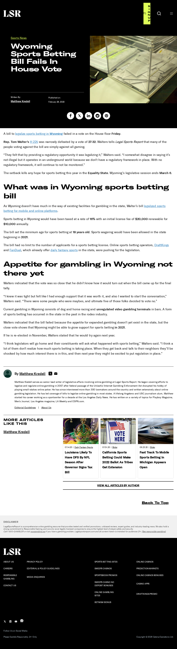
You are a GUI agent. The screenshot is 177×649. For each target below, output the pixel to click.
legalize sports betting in (39, 134)
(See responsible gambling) (154, 531)
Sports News (19, 38)
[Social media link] (70, 115)
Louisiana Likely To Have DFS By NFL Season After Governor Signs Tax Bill (78, 462)
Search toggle (159, 13)
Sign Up (149, 13)
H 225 (34, 142)
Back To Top (155, 502)
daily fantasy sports (64, 250)
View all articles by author (118, 485)
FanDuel (15, 250)
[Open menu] (171, 13)
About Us (46, 407)
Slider (114, 447)
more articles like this (23, 422)
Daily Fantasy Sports (83, 447)
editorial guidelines (25, 407)
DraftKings (161, 245)
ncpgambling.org (38, 531)
